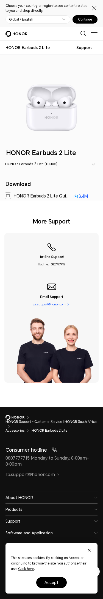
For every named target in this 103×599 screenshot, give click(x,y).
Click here (26, 569)
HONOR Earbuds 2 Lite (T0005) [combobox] (31, 164)
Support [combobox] (84, 47)
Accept (51, 582)
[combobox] (27, 48)
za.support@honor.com (49, 304)
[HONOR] (18, 417)
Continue (85, 19)
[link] (51, 196)
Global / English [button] (21, 19)
